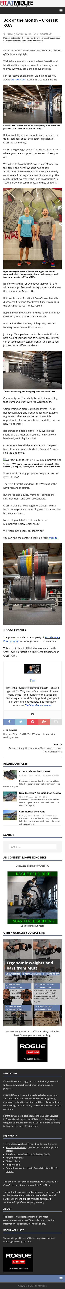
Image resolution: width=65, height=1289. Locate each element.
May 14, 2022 (27, 797)
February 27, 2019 (46, 984)
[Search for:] (32, 847)
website (53, 537)
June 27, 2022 (27, 775)
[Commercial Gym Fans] (10, 815)
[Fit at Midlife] (32, 4)
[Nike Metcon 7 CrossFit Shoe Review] (10, 796)
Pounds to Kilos (42, 1167)
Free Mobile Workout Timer (19, 1143)
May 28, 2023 (14, 984)
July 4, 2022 (27, 815)
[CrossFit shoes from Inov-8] (10, 775)
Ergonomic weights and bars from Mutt (30, 965)
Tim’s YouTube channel (38, 705)
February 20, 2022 (33, 974)
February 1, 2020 (14, 33)
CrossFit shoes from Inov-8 (34, 771)
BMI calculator (13, 1161)
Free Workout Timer (16, 1147)
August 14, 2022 (45, 1006)
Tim (29, 33)
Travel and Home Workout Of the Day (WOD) (28, 1154)
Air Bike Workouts (15, 1157)
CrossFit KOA (17, 79)
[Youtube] (32, 714)
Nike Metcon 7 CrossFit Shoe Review (40, 793)
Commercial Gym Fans (32, 811)
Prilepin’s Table (13, 1164)
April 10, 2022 (14, 1006)
